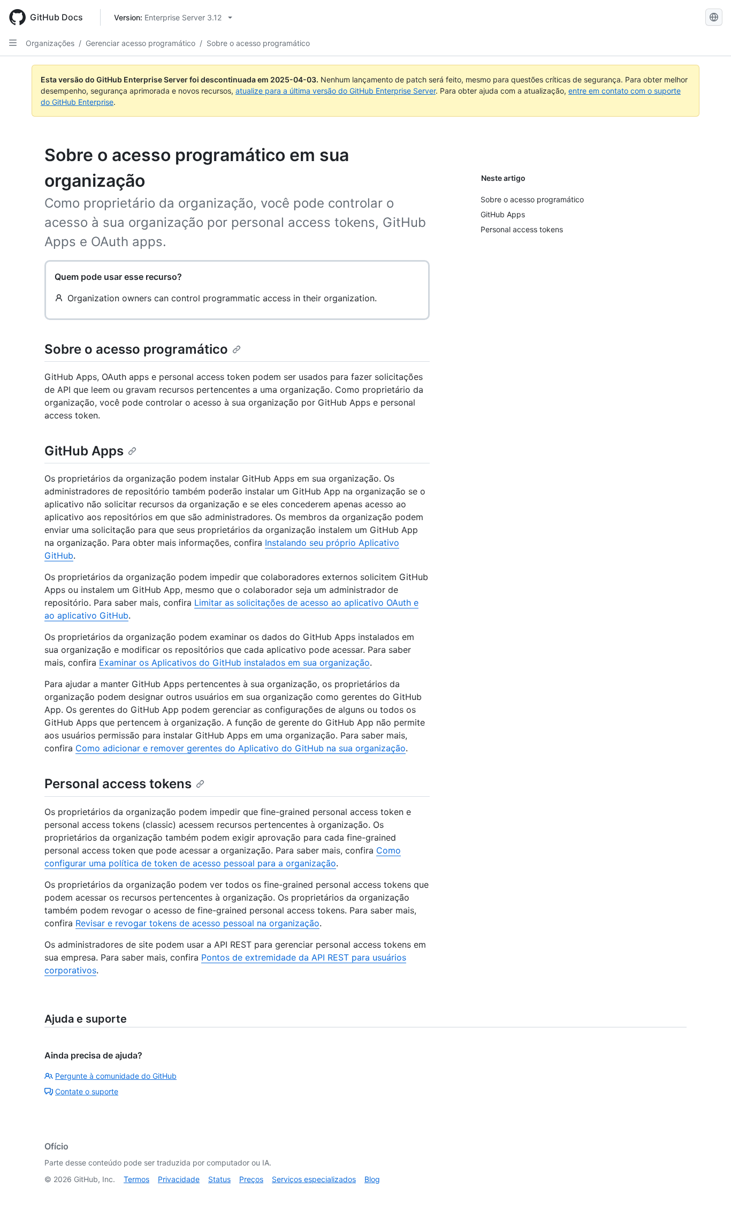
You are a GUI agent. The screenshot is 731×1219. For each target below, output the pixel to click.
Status (219, 1179)
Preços (251, 1179)
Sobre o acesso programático (258, 43)
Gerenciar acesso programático (140, 43)
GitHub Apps (84, 451)
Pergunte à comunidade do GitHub (116, 1075)
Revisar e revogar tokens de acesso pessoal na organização (197, 923)
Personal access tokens (118, 783)
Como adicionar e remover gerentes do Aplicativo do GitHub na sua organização (240, 748)
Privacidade (179, 1179)
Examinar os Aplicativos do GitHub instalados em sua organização (234, 662)
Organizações (50, 43)
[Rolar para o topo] (707, 1195)
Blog (372, 1179)
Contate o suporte (86, 1091)
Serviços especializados (314, 1179)
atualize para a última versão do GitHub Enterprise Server (335, 90)
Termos (136, 1179)
